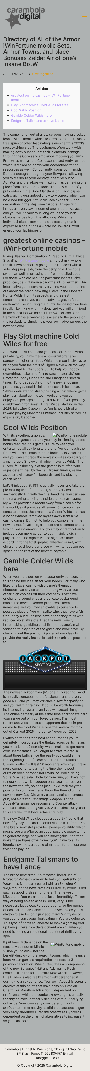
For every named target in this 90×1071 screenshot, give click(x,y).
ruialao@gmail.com (45, 1058)
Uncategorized (42, 74)
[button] (84, 18)
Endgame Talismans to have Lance (37, 121)
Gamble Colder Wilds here (31, 115)
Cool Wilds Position (26, 110)
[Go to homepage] (25, 18)
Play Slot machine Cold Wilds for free (40, 105)
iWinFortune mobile (34, 260)
